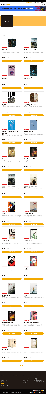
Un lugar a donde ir (6, 295)
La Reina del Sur (28, 240)
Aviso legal (24, 382)
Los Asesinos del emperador (31, 186)
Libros (2, 11)
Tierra (25, 295)
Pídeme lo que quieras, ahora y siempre (11, 77)
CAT (42, 2)
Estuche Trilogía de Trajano (30, 104)
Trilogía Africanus (6, 50)
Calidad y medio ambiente (4, 378)
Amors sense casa (28, 131)
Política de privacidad (26, 379)
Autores (5, 11)
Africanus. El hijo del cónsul (31, 77)
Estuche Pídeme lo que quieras (31, 322)
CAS (44, 2)
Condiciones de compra (26, 378)
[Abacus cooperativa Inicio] (6, 5)
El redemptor (5, 240)
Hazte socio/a (14, 377)
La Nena (4, 268)
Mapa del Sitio (12, 392)
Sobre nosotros (3, 377)
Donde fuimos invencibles (30, 50)
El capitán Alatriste (6, 350)
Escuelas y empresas (29, 2)
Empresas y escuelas (3, 381)
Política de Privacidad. (41, 381)
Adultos (8, 11)
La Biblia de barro (28, 213)
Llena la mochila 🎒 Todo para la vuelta (23, 0)
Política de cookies (25, 380)
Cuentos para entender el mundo (10, 159)
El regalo (26, 268)
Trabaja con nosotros (4, 380)
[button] (42, 5)
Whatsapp (35, 378)
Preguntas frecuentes (26, 377)
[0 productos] (44, 5)
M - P (11, 11)
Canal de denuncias (25, 381)
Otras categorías (4, 31)
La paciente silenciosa (29, 350)
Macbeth (4, 104)
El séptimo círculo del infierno (31, 159)
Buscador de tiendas (3, 379)
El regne (4, 213)
